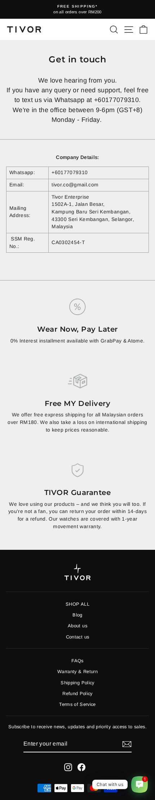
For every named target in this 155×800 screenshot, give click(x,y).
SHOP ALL (77, 604)
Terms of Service (77, 704)
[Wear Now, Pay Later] (77, 307)
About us (77, 625)
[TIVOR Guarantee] (77, 470)
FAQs (77, 660)
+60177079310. (117, 99)
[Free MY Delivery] (77, 381)
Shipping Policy (77, 682)
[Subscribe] (127, 744)
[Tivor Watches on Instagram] (68, 767)
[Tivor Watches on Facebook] (81, 767)
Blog (77, 615)
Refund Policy (77, 693)
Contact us (77, 637)
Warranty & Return (77, 671)
